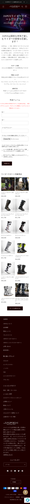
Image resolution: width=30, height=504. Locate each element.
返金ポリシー (21, 494)
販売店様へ (6, 350)
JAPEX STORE (13, 494)
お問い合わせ (7, 346)
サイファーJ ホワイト (6, 235)
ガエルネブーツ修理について (11, 413)
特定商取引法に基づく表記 (16, 499)
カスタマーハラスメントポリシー (12, 397)
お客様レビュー (7, 401)
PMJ (4, 372)
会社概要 (5, 327)
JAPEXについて (7, 323)
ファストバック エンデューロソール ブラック (21, 214)
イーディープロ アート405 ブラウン (7, 193)
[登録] (24, 465)
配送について (7, 405)
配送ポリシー (24, 497)
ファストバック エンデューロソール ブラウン (7, 214)
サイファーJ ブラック (20, 235)
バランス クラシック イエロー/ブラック (21, 256)
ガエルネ (5, 360)
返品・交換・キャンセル (10, 390)
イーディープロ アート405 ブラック (21, 193)
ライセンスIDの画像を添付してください (13, 135)
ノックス (5, 368)
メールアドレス (6, 127)
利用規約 (18, 497)
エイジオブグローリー (9, 376)
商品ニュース (7, 331)
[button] (3, 6)
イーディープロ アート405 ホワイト (7, 278)
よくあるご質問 (7, 394)
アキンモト (6, 379)
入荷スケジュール (8, 409)
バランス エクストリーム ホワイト (7, 299)
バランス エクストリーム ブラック (21, 278)
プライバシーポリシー (9, 497)
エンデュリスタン (8, 364)
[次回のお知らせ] (27, 2)
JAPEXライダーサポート (10, 338)
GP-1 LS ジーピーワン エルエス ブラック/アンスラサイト (21, 300)
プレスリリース (7, 335)
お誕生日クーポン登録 (9, 416)
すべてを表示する (15, 308)
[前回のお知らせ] (3, 2)
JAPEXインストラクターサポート (12, 342)
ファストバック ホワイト (7, 255)
